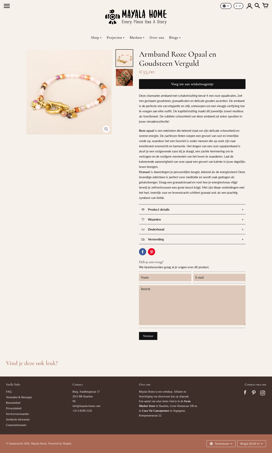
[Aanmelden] (249, 6)
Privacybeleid (13, 408)
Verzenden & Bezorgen (19, 397)
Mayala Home (39, 443)
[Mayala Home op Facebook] (245, 393)
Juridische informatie (18, 419)
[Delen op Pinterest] (151, 251)
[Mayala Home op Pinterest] (253, 393)
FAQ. (9, 391)
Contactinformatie (16, 425)
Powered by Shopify (59, 443)
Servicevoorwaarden (17, 413)
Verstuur (148, 336)
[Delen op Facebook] (142, 251)
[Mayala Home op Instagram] (262, 393)
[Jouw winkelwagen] (265, 6)
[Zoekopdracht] (257, 6)
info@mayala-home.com (86, 406)
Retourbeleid (13, 402)
